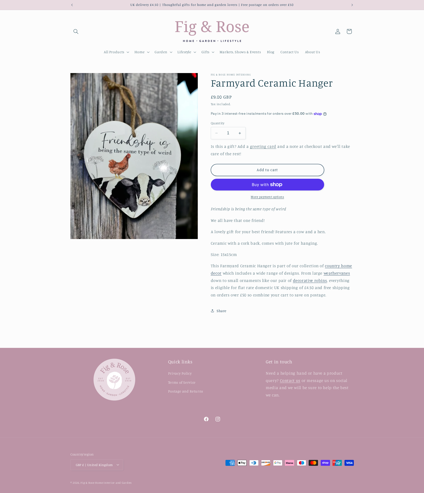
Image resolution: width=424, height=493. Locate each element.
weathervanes (337, 273)
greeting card (263, 146)
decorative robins (310, 280)
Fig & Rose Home (92, 482)
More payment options (267, 197)
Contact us (290, 380)
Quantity (217, 123)
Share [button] (221, 311)
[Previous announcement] (71, 5)
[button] (76, 31)
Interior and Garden (118, 482)
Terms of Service (182, 382)
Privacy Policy (180, 373)
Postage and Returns (185, 391)
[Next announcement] (352, 5)
